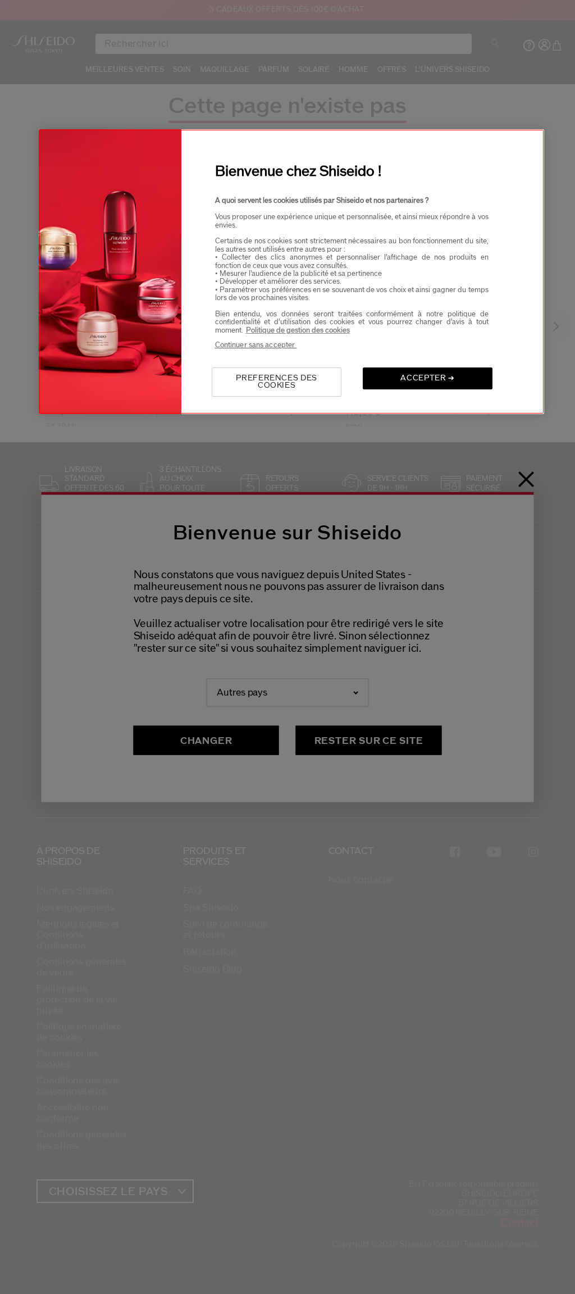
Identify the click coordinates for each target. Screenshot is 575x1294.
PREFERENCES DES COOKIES (276, 381)
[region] (291, 271)
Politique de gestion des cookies (298, 330)
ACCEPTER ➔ (427, 378)
